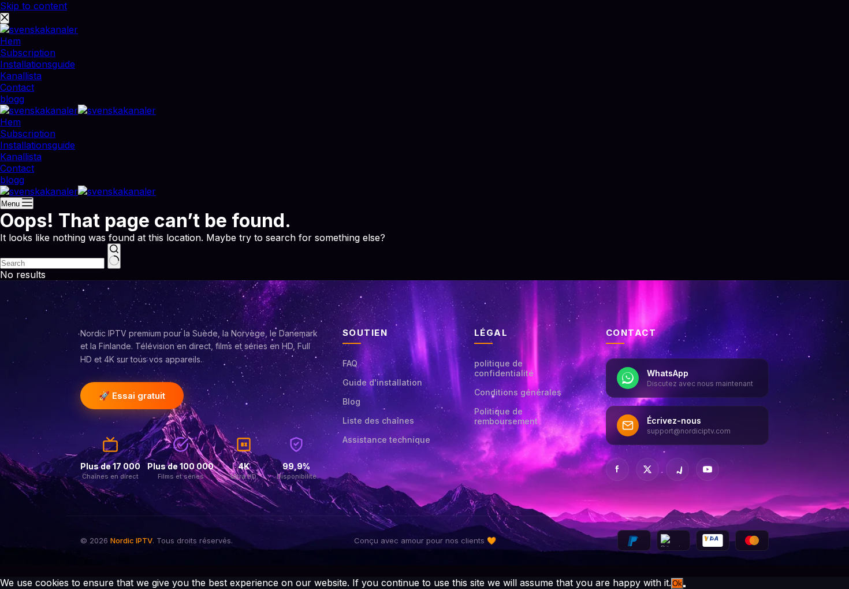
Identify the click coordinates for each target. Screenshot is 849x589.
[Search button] (114, 256)
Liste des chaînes (378, 420)
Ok (677, 583)
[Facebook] (617, 469)
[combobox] (52, 263)
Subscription (27, 133)
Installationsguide (37, 145)
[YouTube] (707, 469)
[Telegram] (677, 469)
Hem (10, 122)
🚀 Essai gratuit (132, 395)
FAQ (350, 363)
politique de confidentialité (504, 368)
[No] (684, 586)
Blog (351, 401)
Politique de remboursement (506, 416)
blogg (12, 180)
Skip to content (33, 6)
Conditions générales (517, 392)
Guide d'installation (382, 382)
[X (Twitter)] (647, 469)
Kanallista (21, 156)
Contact (17, 168)
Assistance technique (386, 439)
